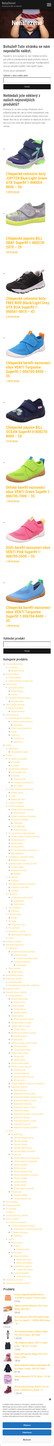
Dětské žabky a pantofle (24, 1188)
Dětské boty (16, 1154)
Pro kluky (12, 921)
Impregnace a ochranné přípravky (28, 1229)
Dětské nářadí (17, 843)
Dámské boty (16, 1134)
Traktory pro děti (18, 924)
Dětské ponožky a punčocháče (24, 1043)
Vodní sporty (16, 1252)
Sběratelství (14, 748)
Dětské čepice (20, 1009)
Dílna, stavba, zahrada (15, 704)
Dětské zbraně (17, 792)
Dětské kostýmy (18, 840)
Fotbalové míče (22, 1249)
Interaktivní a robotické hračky (21, 857)
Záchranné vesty (23, 1276)
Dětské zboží (11, 684)
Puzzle (14, 731)
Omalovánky (19, 901)
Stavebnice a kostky (17, 931)
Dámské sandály (21, 1141)
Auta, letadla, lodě (18, 772)
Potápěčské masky (24, 1269)
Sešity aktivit (19, 904)
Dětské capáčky (20, 1165)
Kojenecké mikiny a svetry (25, 1107)
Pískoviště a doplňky (19, 819)
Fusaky (14, 694)
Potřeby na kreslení (22, 961)
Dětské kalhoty (15, 677)
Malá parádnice (17, 853)
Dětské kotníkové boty (23, 1171)
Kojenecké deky (15, 982)
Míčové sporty (17, 1242)
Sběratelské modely (19, 752)
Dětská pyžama (20, 1036)
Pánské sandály (20, 1195)
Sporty (11, 1239)
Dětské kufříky (17, 972)
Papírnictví (13, 894)
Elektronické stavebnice (21, 935)
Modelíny (17, 874)
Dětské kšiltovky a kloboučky (21, 681)
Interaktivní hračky (18, 860)
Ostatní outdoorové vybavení (23, 1225)
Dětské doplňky (17, 1005)
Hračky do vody (20, 830)
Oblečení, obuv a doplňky (16, 992)
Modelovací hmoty (18, 870)
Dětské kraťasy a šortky (21, 1022)
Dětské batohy (17, 691)
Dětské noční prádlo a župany (23, 1033)
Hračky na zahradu (16, 806)
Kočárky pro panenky (20, 887)
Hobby (8, 745)
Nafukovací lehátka (24, 1263)
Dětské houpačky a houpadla (23, 816)
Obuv (11, 1131)
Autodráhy (15, 775)
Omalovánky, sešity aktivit (22, 897)
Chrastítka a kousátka (18, 759)
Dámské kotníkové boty (23, 1137)
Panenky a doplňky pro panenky (22, 884)
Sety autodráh (20, 779)
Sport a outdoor (12, 1219)
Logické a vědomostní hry (22, 721)
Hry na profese (17, 846)
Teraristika (13, 667)
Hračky (9, 755)
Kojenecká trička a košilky (24, 1093)
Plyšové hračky (15, 914)
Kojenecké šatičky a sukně (25, 1120)
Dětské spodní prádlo (20, 1063)
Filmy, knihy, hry (12, 715)
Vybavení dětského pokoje (20, 698)
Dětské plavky (17, 1039)
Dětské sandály (20, 1178)
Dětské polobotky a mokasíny (26, 1175)
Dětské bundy (19, 1070)
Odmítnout (27, 1432)
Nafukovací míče (18, 799)
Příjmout (27, 1425)
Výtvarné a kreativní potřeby (23, 951)
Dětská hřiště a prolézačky (22, 809)
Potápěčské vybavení (23, 1266)
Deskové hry (19, 738)
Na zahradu (13, 877)
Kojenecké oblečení (14, 978)
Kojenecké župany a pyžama (26, 1127)
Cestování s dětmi (16, 687)
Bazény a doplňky (16, 708)
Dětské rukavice (20, 1012)
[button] (50, 1399)
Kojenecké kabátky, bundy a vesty (28, 1097)
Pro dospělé (11, 1209)
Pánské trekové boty (22, 1198)
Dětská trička (19, 1002)
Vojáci (11, 938)
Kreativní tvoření (20, 955)
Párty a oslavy (12, 1202)
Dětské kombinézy (21, 1073)
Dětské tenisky (20, 1185)
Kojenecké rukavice (22, 1117)
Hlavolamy (18, 725)
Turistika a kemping (19, 1232)
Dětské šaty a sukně (19, 1053)
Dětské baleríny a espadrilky (25, 1161)
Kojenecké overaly (21, 1110)
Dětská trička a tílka (19, 999)
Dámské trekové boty (23, 1148)
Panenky (14, 890)
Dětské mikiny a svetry (20, 1026)
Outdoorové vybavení (17, 1222)
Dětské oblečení (12, 674)
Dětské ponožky (20, 1046)
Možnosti (27, 1440)
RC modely (18, 786)
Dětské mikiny (20, 1029)
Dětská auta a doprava (18, 769)
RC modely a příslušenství (22, 782)
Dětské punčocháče (22, 1050)
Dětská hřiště (19, 813)
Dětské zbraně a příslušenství (21, 789)
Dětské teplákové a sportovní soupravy (27, 1083)
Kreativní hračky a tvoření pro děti (23, 863)
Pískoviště (18, 823)
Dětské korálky (17, 867)
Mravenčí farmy (17, 671)
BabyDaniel (9, 3)
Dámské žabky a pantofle (24, 1151)
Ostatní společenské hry (21, 728)
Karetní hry (18, 742)
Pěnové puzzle (17, 701)
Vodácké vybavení (21, 1273)
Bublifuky (15, 880)
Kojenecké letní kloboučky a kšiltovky (24, 985)
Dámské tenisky (20, 1144)
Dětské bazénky (18, 711)
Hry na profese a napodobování (22, 833)
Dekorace (15, 911)
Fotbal (16, 1246)
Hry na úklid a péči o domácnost (24, 850)
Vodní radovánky (18, 826)
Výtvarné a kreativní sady (27, 958)
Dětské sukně (19, 1060)
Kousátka (15, 765)
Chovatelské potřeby (14, 664)
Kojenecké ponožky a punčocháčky (28, 1114)
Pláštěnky (18, 1235)
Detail (16, 192)
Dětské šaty (19, 1056)
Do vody (12, 796)
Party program (15, 907)
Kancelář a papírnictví (15, 945)
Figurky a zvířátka (16, 802)
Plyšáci (14, 918)
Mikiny (11, 1212)
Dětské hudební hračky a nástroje (25, 836)
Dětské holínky (20, 1168)
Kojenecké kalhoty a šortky (25, 1100)
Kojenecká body (20, 1090)
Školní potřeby (14, 968)
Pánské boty (16, 1192)
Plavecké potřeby (13, 1205)
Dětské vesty (19, 1080)
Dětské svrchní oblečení (21, 1066)
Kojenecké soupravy (22, 1124)
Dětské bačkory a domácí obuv (27, 1158)
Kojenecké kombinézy (23, 1104)
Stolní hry (15, 735)
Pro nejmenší (14, 928)
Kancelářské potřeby (14, 975)
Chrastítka (15, 762)
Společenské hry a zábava (20, 718)
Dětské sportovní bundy (24, 1076)
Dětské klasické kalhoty (24, 1019)
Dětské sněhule (20, 1181)
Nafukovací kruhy (23, 1259)
